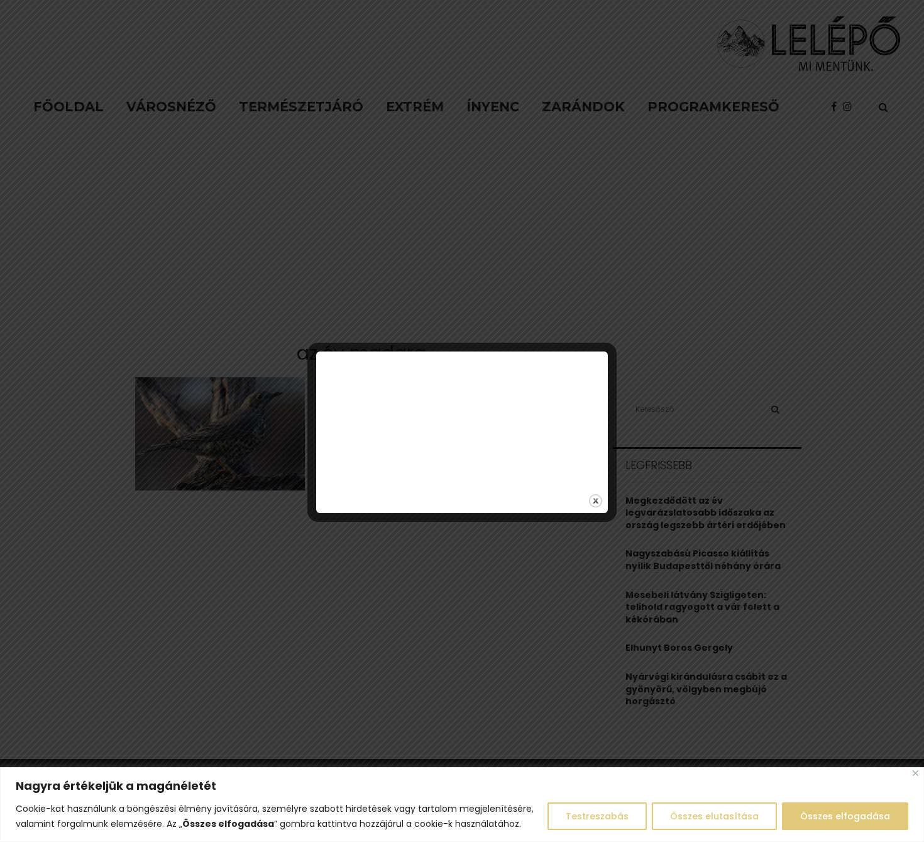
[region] (462, 804)
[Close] (915, 773)
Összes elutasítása (714, 816)
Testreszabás (597, 816)
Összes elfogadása (845, 816)
